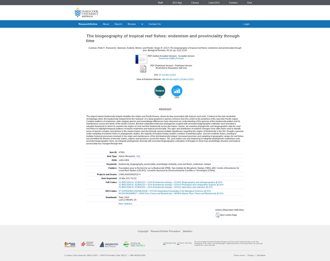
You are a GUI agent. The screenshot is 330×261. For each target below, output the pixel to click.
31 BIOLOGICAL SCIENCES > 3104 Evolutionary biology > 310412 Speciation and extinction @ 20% (166, 187)
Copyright (143, 231)
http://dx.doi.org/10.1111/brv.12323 (178, 79)
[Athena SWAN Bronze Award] (69, 244)
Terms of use (239, 255)
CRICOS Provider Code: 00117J (113, 255)
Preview (180, 58)
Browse (132, 24)
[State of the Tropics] (134, 244)
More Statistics (125, 204)
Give (249, 2)
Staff (160, 2)
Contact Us (155, 24)
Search (118, 24)
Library (195, 2)
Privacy (251, 255)
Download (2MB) (167, 58)
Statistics (187, 231)
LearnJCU (213, 2)
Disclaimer (261, 255)
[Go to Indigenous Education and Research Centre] (169, 244)
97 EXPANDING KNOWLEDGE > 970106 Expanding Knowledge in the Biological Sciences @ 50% (165, 191)
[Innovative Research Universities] (87, 244)
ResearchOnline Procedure (165, 231)
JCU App (177, 2)
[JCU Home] (86, 12)
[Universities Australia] (109, 244)
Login (247, 24)
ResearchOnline (88, 24)
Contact (233, 2)
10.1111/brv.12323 (167, 75)
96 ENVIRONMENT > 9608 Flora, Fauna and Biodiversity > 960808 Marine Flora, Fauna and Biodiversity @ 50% (171, 193)
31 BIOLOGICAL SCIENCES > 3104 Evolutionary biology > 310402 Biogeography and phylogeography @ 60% (170, 182)
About (106, 24)
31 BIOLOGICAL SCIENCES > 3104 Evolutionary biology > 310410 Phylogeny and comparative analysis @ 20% (171, 185)
